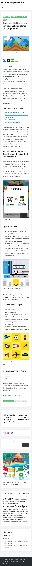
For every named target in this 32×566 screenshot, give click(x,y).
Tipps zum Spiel (10, 117)
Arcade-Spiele (6, 16)
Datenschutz (6, 535)
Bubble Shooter (11, 493)
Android (7, 376)
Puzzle (21, 511)
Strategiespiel (6, 519)
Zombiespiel (24, 521)
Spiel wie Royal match (17, 517)
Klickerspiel (16, 503)
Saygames (25, 513)
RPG (21, 513)
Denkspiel (26, 493)
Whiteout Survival (19, 519)
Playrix (18, 511)
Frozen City (24, 495)
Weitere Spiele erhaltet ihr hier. (12, 395)
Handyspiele (17, 499)
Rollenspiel (5, 513)
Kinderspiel (11, 503)
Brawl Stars (5, 493)
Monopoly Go (12, 511)
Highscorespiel (23, 499)
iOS (6, 378)
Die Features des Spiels (12, 120)
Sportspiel (24, 517)
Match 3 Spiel (7, 509)
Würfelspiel (18, 521)
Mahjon (7, 32)
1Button (17, 401)
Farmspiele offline (17, 495)
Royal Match (16, 513)
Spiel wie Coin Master (7, 517)
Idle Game (11, 501)
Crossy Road (7, 72)
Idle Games (17, 501)
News (4, 19)
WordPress (19, 561)
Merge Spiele (5, 511)
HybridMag (4, 563)
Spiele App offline (18, 515)
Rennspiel (25, 511)
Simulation (5, 515)
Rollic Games (10, 513)
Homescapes (5, 501)
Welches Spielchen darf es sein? (12, 442)
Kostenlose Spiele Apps (15, 506)
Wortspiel (13, 521)
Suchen (26, 445)
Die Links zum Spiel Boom (13, 122)
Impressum (6, 538)
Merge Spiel (23, 509)
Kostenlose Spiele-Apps (12, 2)
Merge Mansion (16, 509)
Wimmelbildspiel (6, 521)
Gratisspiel (23, 401)
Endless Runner (6, 495)
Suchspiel (12, 519)
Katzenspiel (5, 503)
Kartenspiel (22, 501)
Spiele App (12, 515)
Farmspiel (12, 495)
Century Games (19, 493)
